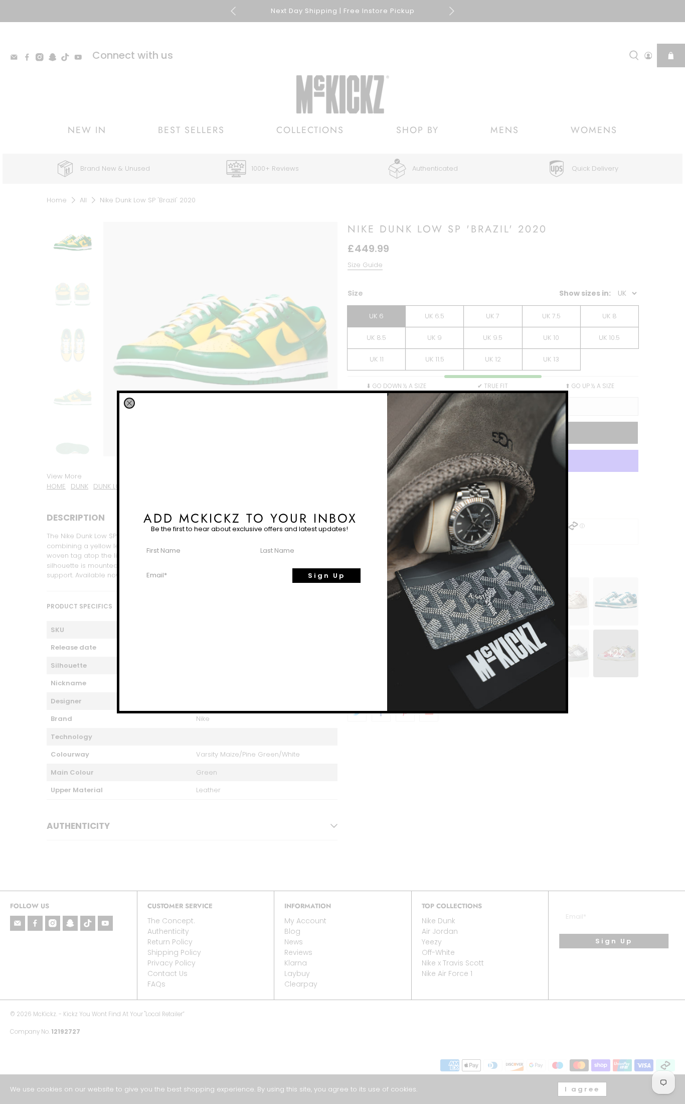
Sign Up (326, 575)
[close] (129, 403)
